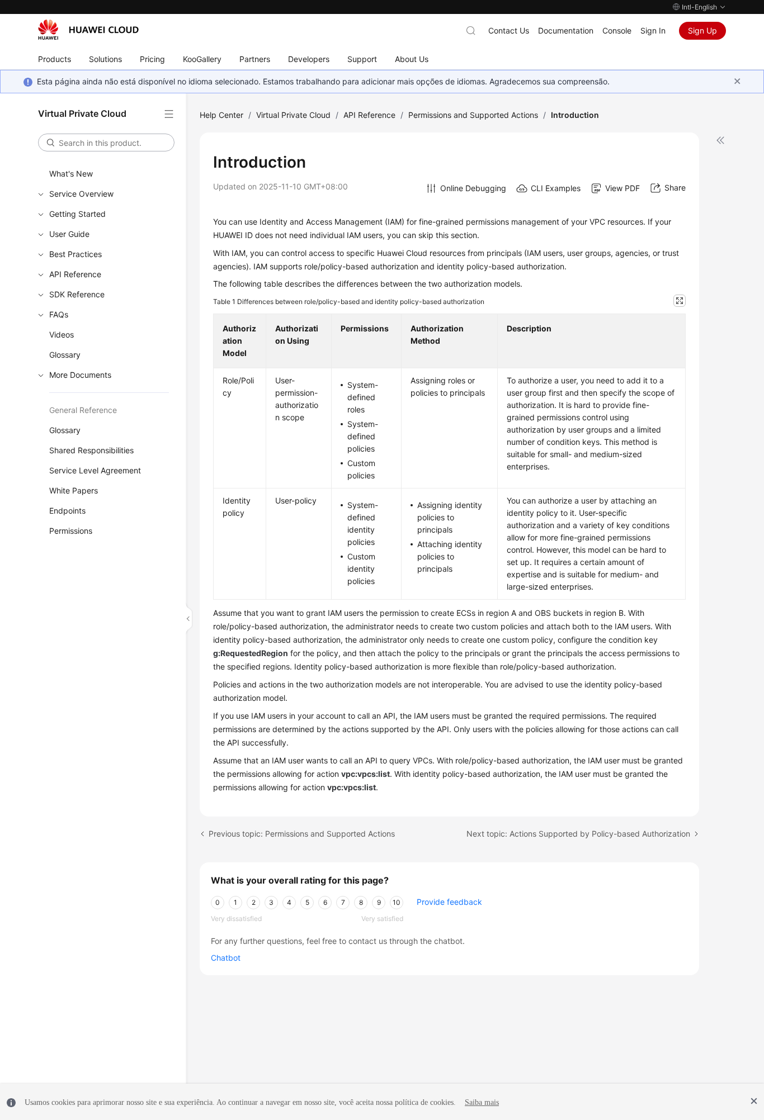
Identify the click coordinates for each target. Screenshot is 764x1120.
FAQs (58, 314)
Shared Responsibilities (91, 450)
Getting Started (77, 214)
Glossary (65, 354)
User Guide (69, 234)
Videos (61, 334)
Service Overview (81, 193)
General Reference (83, 410)
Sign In (653, 30)
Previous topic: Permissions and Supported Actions (302, 833)
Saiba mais (482, 1102)
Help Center (221, 115)
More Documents (80, 374)
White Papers (73, 490)
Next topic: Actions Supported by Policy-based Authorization (578, 833)
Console (616, 30)
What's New (71, 173)
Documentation (565, 30)
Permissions (70, 530)
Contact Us (508, 30)
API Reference (75, 274)
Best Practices (75, 254)
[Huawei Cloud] (88, 30)
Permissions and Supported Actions (473, 115)
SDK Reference (77, 294)
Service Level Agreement (95, 470)
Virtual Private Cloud (293, 115)
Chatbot (225, 957)
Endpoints (67, 510)
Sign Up (702, 30)
